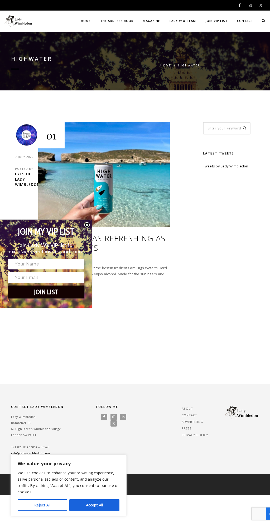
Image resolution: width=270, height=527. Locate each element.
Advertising (192, 422)
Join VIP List (216, 21)
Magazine (151, 21)
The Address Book (116, 21)
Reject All (42, 504)
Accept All (94, 504)
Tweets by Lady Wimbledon (225, 166)
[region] (69, 485)
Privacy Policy (195, 435)
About (187, 408)
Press (186, 428)
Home (86, 21)
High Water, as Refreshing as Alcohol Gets (102, 243)
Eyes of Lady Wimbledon (26, 179)
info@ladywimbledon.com (30, 453)
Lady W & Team (183, 21)
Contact (245, 21)
